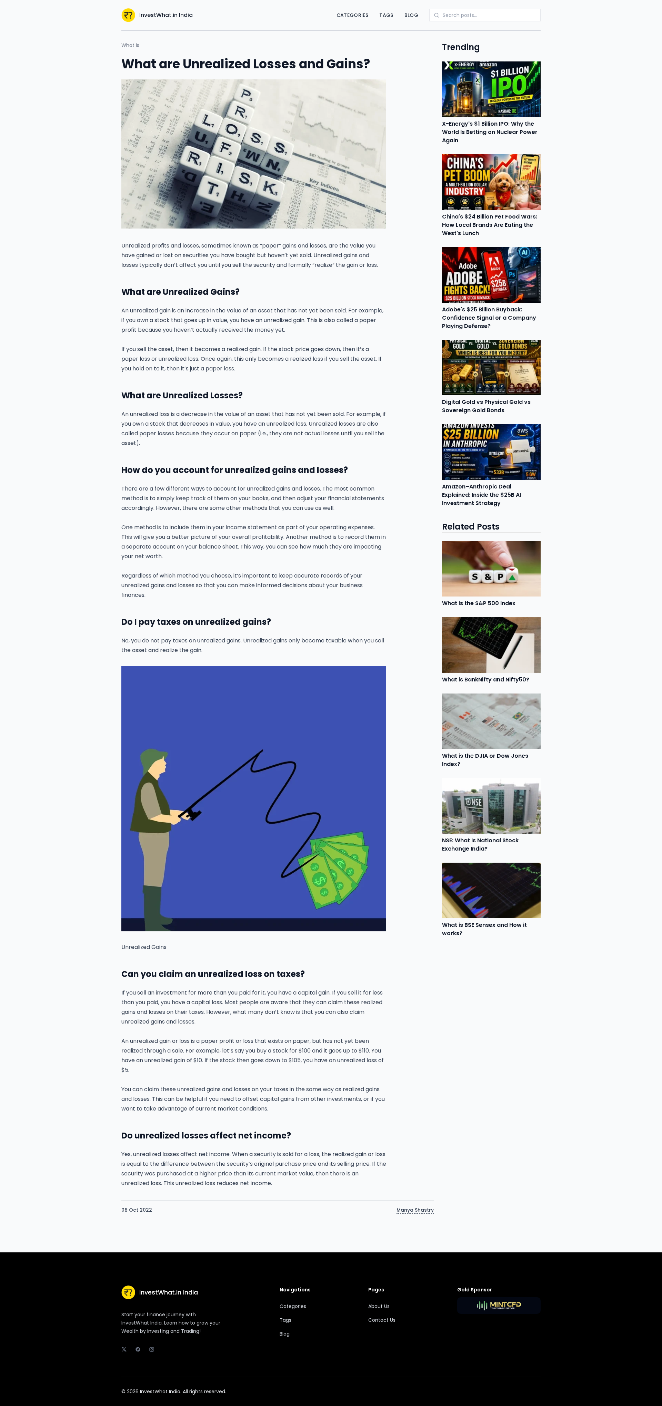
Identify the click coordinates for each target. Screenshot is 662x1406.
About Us (379, 1306)
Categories (353, 15)
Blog (411, 15)
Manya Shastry (415, 1209)
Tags (386, 15)
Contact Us (381, 1320)
